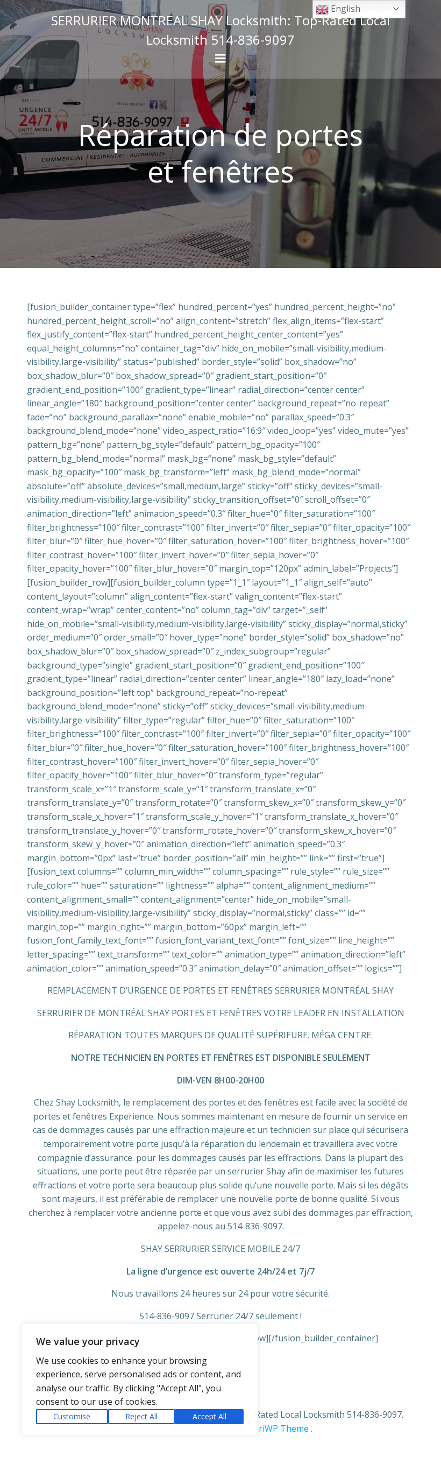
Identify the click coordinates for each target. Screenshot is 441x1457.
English (344, 9)
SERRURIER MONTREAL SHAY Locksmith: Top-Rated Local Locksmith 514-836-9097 (220, 29)
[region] (140, 1379)
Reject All (141, 1416)
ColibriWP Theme (273, 1428)
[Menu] (220, 59)
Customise (71, 1416)
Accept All (209, 1416)
